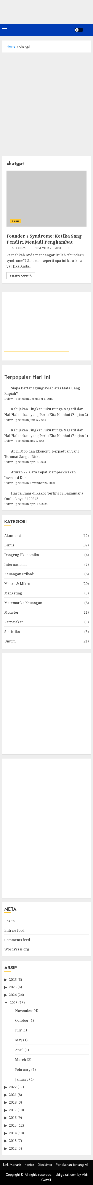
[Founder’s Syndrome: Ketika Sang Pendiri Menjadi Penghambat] (46, 199)
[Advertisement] (46, 103)
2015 (13, 1125)
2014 (13, 1133)
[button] (4, 30)
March (20, 1059)
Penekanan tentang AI (72, 1164)
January (21, 1079)
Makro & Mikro (17, 583)
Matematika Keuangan (23, 602)
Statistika (12, 631)
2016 (13, 1117)
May (18, 1040)
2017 (13, 1110)
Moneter (11, 612)
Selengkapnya (21, 276)
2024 (13, 994)
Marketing (13, 593)
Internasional (15, 564)
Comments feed (17, 940)
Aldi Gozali (19, 248)
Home (10, 46)
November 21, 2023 (48, 248)
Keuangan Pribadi (19, 574)
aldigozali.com (66, 1174)
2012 (13, 1148)
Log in (9, 921)
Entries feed (14, 930)
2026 (13, 979)
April (19, 1050)
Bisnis (15, 221)
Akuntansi (12, 535)
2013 (13, 1140)
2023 (14, 1002)
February (22, 1069)
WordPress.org (16, 949)
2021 (13, 1094)
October (22, 1020)
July (18, 1030)
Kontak (29, 1164)
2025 (13, 987)
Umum (10, 641)
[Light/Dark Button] (79, 30)
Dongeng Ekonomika (21, 554)
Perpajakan (14, 622)
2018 (13, 1102)
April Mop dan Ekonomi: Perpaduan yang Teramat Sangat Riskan (42, 454)
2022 (13, 1087)
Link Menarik (12, 1164)
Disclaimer (44, 1164)
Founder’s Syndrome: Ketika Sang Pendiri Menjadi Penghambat (44, 239)
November (24, 1010)
